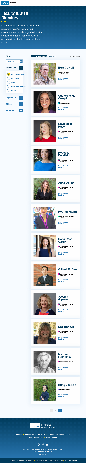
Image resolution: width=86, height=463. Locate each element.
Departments (12, 97)
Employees (11, 67)
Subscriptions (51, 437)
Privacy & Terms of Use (56, 460)
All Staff (14, 90)
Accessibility (30, 460)
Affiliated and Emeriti (16, 86)
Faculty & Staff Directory (35, 434)
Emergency (20, 460)
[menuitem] (18, 434)
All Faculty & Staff (16, 74)
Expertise (10, 110)
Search (11, 61)
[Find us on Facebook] (43, 444)
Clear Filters (52, 56)
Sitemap (12, 460)
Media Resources (35, 437)
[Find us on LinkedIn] (47, 444)
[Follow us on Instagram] (39, 444)
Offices (9, 104)
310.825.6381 (43, 454)
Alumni (19, 434)
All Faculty (15, 78)
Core (13, 82)
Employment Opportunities (59, 434)
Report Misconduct (41, 460)
